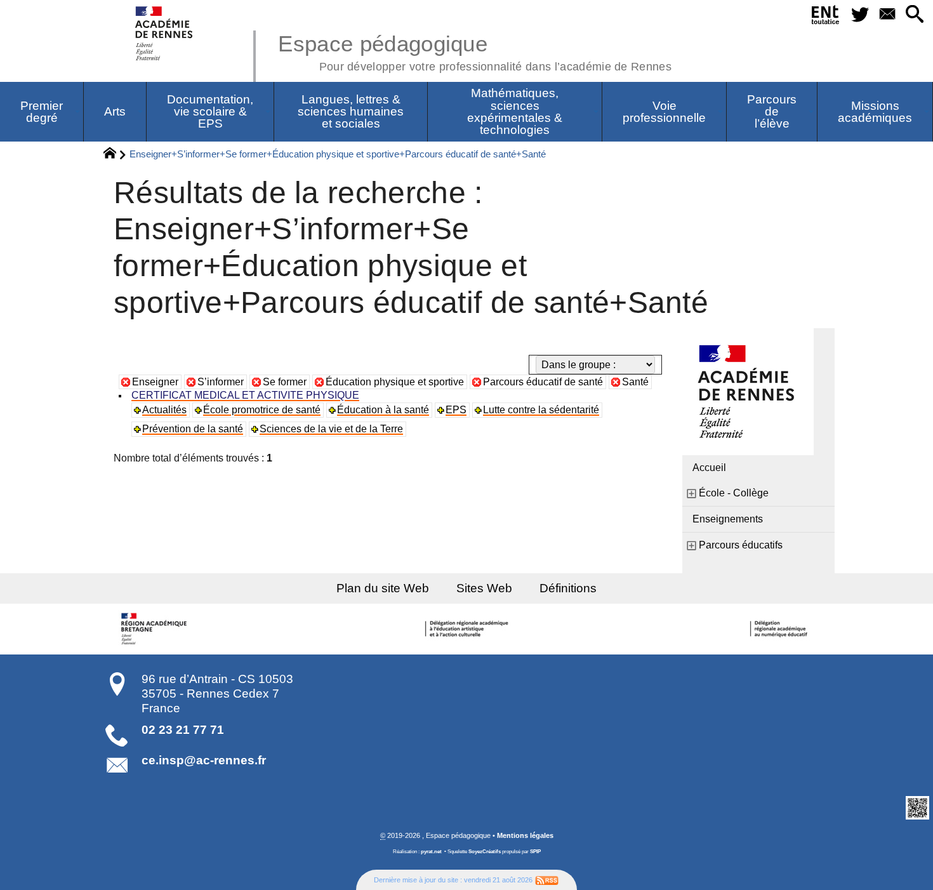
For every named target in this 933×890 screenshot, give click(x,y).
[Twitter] (859, 15)
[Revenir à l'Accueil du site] (115, 155)
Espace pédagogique (475, 50)
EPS (456, 409)
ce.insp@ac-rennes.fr (204, 760)
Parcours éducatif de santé (543, 381)
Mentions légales (525, 835)
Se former (285, 381)
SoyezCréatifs (484, 851)
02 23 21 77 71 (183, 729)
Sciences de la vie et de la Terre (331, 428)
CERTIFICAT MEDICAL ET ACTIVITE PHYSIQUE (245, 395)
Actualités (164, 409)
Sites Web (484, 588)
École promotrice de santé (262, 409)
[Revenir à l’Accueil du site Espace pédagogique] (164, 33)
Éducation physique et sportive (395, 381)
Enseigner (155, 381)
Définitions (568, 588)
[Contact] (887, 15)
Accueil (709, 467)
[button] (914, 15)
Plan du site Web (382, 588)
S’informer (220, 381)
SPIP (535, 851)
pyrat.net (431, 851)
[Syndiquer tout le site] (546, 880)
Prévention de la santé (192, 428)
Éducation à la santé (383, 409)
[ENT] (826, 17)
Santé (635, 381)
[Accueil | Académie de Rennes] (155, 629)
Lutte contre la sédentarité (541, 409)
